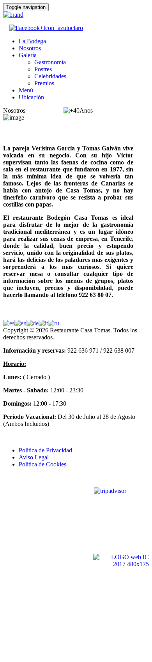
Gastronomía (50, 62)
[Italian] (43, 323)
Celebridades (50, 76)
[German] (33, 323)
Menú (26, 90)
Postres (43, 69)
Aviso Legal (34, 457)
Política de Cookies (42, 464)
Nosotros (30, 48)
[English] (20, 323)
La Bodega (32, 41)
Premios (44, 83)
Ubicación (31, 97)
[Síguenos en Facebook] (46, 28)
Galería (28, 55)
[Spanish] (8, 323)
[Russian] (53, 323)
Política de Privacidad (45, 450)
